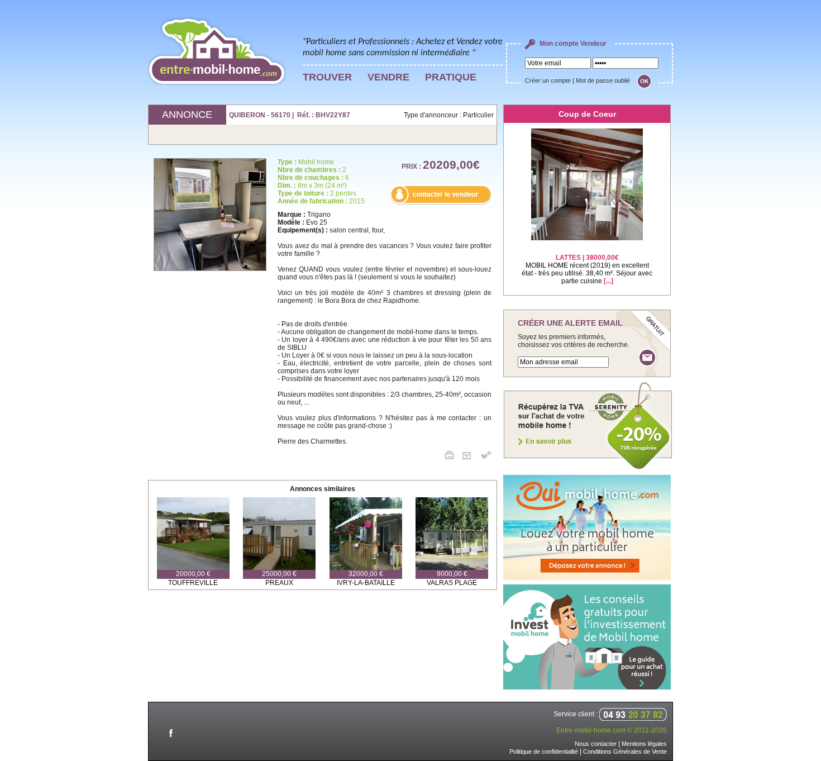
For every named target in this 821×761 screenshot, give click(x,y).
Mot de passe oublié (603, 80)
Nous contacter (596, 743)
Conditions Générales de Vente (625, 751)
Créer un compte (548, 80)
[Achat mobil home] (588, 468)
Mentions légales (644, 743)
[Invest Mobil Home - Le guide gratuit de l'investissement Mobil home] (587, 687)
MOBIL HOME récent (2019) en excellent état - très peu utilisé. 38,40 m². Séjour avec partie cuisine (587, 269)
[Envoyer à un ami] (470, 457)
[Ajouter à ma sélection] (486, 457)
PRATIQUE (450, 77)
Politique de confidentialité (543, 751)
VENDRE (388, 77)
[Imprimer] (453, 457)
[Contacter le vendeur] (440, 202)
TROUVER (327, 77)
